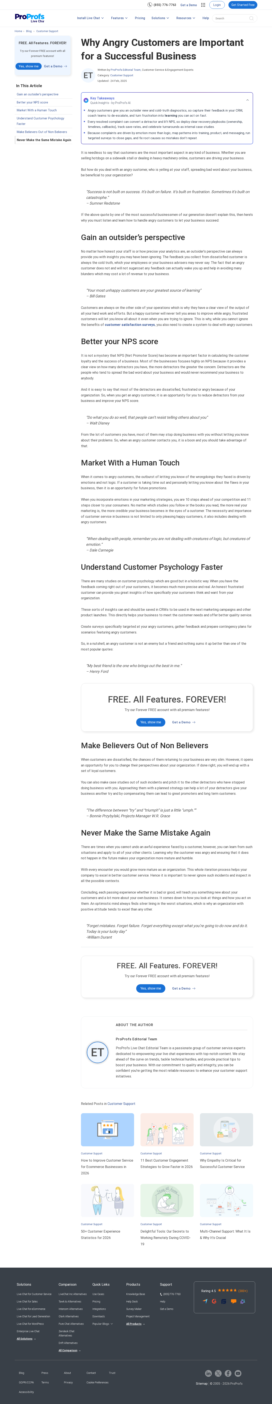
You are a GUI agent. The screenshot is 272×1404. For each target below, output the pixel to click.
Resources (183, 18)
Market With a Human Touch (37, 110)
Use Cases (98, 1294)
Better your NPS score (32, 102)
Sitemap (202, 1383)
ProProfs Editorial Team (136, 1039)
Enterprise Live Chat (28, 1331)
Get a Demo (188, 5)
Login (217, 5)
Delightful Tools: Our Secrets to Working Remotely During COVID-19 (165, 1237)
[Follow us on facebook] (228, 1373)
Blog (21, 1372)
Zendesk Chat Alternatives (66, 1333)
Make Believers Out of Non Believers (42, 132)
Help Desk (132, 1301)
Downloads (98, 1316)
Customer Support (121, 75)
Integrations (99, 1309)
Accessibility (26, 1392)
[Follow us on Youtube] (238, 1373)
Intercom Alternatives (71, 1309)
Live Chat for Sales (27, 1301)
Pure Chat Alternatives (71, 1323)
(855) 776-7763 (165, 5)
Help (206, 18)
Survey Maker (134, 1309)
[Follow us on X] (218, 1373)
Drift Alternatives (68, 1343)
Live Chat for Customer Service (34, 1294)
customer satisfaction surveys (130, 325)
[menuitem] (161, 4)
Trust (112, 1372)
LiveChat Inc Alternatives (73, 1294)
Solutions (158, 18)
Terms (45, 1382)
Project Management (138, 1316)
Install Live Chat (88, 18)
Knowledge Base (135, 1294)
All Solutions (25, 1338)
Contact (91, 1372)
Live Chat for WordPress (30, 1323)
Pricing (140, 18)
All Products (134, 1323)
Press (44, 1372)
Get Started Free (243, 5)
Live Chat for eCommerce (31, 1309)
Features (117, 18)
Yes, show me (28, 66)
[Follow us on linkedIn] (208, 1373)
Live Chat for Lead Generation (33, 1316)
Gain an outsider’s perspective (37, 94)
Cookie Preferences (97, 1382)
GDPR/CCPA (26, 1382)
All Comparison (68, 1350)
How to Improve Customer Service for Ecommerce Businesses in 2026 (107, 1166)
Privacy (68, 1382)
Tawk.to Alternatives (70, 1301)
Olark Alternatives (69, 1316)
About (67, 1372)
